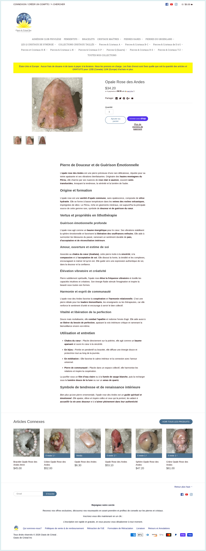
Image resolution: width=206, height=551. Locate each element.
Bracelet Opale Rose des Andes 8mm (25, 463)
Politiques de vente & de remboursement (64, 528)
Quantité (108, 107)
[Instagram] (176, 4)
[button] (149, 91)
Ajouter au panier (115, 120)
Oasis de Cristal (49, 534)
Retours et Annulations (159, 528)
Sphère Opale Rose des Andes (147, 463)
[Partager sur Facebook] (117, 98)
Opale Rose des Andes (85, 462)
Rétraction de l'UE (95, 528)
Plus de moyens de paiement (137, 126)
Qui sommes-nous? (32, 528)
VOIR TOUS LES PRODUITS (175, 422)
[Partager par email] (132, 98)
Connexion (19, 4)
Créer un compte (38, 4)
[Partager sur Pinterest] (124, 98)
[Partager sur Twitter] (120, 98)
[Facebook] (167, 4)
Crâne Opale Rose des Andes (55, 463)
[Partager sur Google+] (128, 98)
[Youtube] (171, 4)
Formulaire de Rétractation (120, 528)
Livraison (140, 528)
